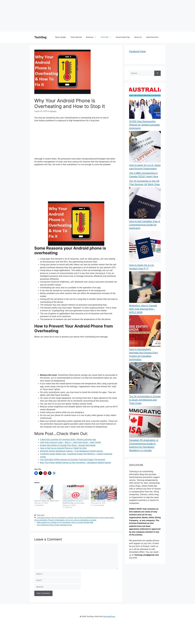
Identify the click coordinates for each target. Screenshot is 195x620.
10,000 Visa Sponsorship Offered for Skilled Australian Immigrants (144, 125)
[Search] (157, 73)
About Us (138, 37)
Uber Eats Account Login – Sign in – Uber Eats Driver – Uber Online (70, 442)
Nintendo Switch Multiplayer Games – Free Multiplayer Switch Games (71, 451)
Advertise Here (152, 37)
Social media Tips (123, 37)
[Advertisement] (67, 16)
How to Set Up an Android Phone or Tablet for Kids (63, 448)
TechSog (40, 37)
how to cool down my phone (62, 517)
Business (89, 37)
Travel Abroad (76, 37)
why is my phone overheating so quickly (81, 520)
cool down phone (43, 517)
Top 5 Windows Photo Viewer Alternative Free (54, 525)
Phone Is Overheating (56, 520)
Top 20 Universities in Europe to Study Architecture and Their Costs (145, 400)
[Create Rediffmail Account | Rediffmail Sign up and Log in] (76, 492)
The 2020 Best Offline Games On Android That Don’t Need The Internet (72, 459)
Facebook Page (137, 51)
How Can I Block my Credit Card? (46, 501)
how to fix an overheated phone (86, 517)
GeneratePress (109, 616)
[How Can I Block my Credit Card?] (47, 492)
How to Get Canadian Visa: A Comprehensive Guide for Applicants (144, 224)
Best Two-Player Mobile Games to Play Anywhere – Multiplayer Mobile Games (75, 462)
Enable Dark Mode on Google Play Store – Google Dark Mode (67, 445)
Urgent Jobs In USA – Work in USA (103, 501)
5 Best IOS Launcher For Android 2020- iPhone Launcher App (68, 439)
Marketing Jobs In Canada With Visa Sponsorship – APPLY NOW (143, 309)
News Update (60, 37)
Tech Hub (104, 37)
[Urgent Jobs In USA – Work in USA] (104, 492)
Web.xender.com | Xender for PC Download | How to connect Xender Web (65, 522)
